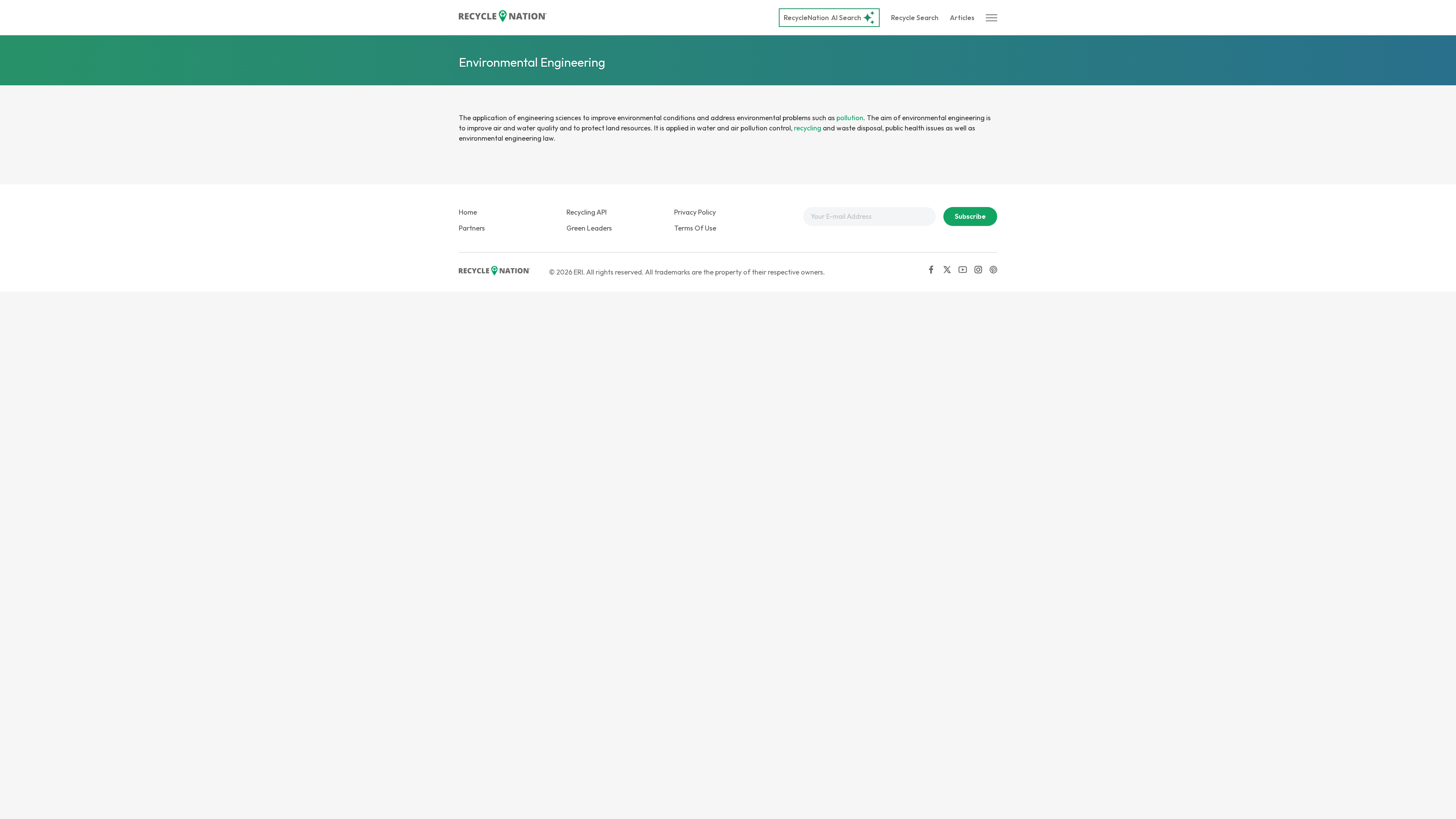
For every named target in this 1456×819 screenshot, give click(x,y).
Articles (962, 17)
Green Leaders (589, 228)
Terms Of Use (695, 228)
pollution (849, 117)
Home (468, 212)
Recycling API (586, 212)
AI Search (822, 17)
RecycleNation (806, 17)
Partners (472, 228)
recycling (807, 128)
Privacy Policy (695, 212)
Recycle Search (914, 17)
